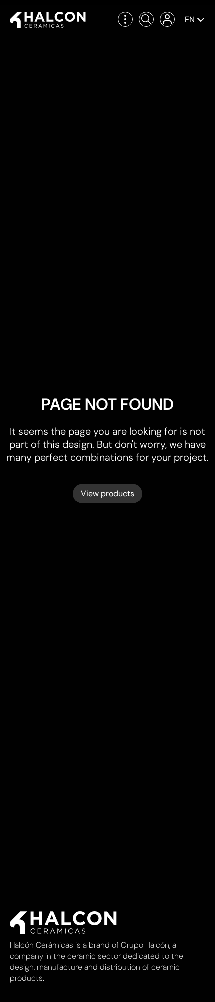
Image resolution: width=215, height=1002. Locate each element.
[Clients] (167, 19)
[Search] (146, 19)
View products (107, 493)
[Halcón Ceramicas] (48, 20)
